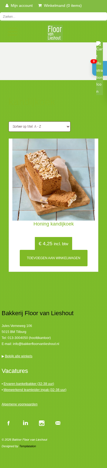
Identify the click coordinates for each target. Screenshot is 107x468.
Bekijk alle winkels (18, 356)
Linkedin (25, 423)
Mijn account (21, 5)
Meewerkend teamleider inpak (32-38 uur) (35, 390)
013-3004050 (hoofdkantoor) (29, 338)
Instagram (41, 423)
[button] (99, 68)
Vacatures (15, 370)
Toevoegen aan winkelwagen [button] (53, 258)
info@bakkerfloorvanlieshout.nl (36, 344)
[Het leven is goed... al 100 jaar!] (53, 35)
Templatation (27, 446)
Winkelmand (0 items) (62, 5)
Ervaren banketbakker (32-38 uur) (29, 384)
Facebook (8, 423)
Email (58, 423)
